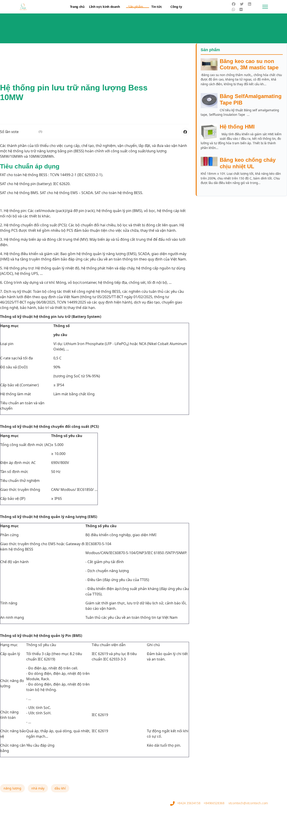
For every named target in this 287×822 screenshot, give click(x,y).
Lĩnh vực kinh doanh (104, 6)
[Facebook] (233, 4)
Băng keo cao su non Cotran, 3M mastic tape (249, 64)
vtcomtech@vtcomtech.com (248, 803)
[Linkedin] (249, 4)
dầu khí (60, 788)
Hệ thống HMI (237, 127)
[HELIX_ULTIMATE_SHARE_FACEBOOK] (185, 132)
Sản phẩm (135, 6)
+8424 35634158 (188, 803)
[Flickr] (241, 9)
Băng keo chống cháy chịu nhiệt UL (248, 163)
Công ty (176, 6)
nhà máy (37, 788)
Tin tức (156, 6)
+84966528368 (214, 803)
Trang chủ (77, 6)
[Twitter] (242, 4)
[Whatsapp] (233, 9)
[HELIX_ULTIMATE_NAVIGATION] (265, 6)
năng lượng (12, 788)
